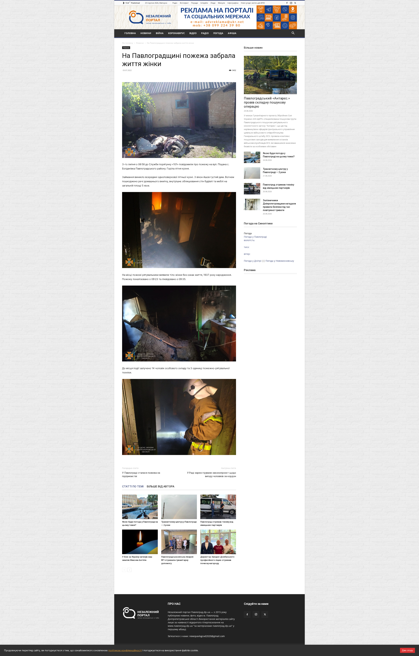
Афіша (232, 33)
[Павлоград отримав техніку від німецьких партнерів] (218, 507)
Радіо (175, 3)
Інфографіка (233, 3)
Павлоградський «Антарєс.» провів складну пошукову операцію (267, 102)
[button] (293, 33)
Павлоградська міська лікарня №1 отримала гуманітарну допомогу (177, 560)
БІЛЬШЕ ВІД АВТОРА (160, 486)
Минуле (221, 3)
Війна (160, 33)
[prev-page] (124, 570)
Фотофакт (184, 3)
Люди (212, 3)
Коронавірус (176, 33)
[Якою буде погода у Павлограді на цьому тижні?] (140, 507)
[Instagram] (291, 3)
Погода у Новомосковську (279, 260)
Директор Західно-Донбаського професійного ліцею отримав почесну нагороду (217, 560)
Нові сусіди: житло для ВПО (253, 3)
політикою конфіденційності (125, 650)
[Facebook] (287, 3)
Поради (194, 3)
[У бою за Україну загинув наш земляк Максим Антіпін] (140, 542)
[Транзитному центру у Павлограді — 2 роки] (179, 507)
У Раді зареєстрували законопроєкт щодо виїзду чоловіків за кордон (211, 474)
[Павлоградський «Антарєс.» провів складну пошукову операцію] (270, 75)
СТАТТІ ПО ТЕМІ (133, 486)
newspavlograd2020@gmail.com (207, 636)
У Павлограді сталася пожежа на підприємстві (141, 474)
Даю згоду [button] (407, 650)
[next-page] (129, 570)
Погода (218, 33)
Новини (145, 33)
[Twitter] (295, 3)
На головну (127, 43)
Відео (193, 33)
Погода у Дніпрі (253, 260)
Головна (130, 33)
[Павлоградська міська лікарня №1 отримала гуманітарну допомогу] (179, 542)
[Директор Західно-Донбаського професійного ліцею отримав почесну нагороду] (218, 542)
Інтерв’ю (204, 3)
